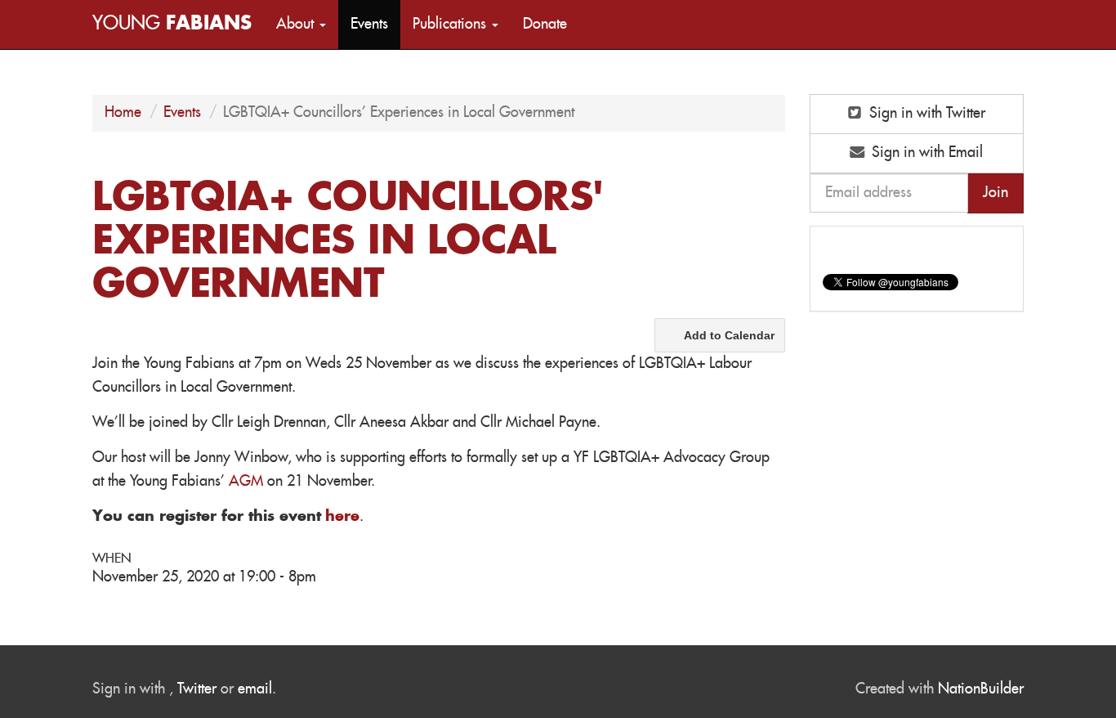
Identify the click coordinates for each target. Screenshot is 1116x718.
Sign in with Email (925, 153)
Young (172, 24)
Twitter (197, 689)
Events (369, 24)
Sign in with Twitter (925, 113)
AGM (246, 481)
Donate (545, 24)
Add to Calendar (729, 335)
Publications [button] (451, 24)
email (255, 689)
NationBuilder (981, 689)
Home (123, 112)
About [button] (297, 24)
